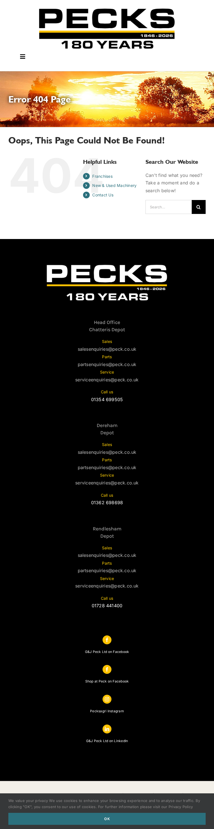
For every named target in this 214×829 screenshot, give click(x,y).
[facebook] (107, 639)
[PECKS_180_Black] (107, 8)
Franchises (102, 176)
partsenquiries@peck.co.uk (107, 364)
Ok (107, 818)
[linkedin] (107, 729)
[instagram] (107, 699)
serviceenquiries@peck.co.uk (106, 379)
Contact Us (102, 194)
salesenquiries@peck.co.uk (107, 349)
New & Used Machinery (114, 185)
